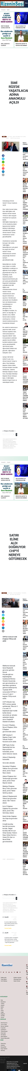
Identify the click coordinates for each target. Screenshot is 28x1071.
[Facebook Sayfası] (1, 972)
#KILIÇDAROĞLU (11, 859)
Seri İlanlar (3, 1034)
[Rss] (15, 972)
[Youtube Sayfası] (10, 972)
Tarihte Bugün (4, 1031)
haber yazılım (3, 1067)
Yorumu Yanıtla (8, 928)
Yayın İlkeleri (4, 979)
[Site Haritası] (18, 972)
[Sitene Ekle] (21, 972)
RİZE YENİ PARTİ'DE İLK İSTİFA (25, 317)
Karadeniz (3, 1002)
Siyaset (8, 462)
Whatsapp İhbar (17, 979)
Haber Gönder (17, 981)
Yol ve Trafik (4, 1024)
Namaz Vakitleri (4, 1026)
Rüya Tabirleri (4, 1048)
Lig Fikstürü (3, 1029)
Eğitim (8, 9)
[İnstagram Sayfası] (7, 972)
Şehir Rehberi (4, 1036)
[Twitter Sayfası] (4, 972)
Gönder (16, 434)
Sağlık (2, 1012)
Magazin (3, 1014)
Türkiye (2, 1003)
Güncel (2, 1017)
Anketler (3, 1045)
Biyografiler (3, 1047)
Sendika (3, 1015)
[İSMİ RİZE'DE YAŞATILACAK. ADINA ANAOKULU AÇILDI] (10, 146)
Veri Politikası (4, 981)
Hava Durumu (4, 1022)
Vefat (2, 1010)
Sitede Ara (3, 1043)
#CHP (4, 859)
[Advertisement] (14, 64)
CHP (4, 735)
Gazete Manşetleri (5, 1038)
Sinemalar (3, 1033)
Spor (2, 1008)
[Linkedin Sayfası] (12, 972)
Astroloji (3, 1050)
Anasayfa (3, 9)
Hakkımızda (3, 977)
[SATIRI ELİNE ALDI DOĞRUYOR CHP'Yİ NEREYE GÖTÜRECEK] (10, 602)
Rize (26, 3)
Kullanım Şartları (17, 977)
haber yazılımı (3, 1064)
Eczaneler (3, 1028)
